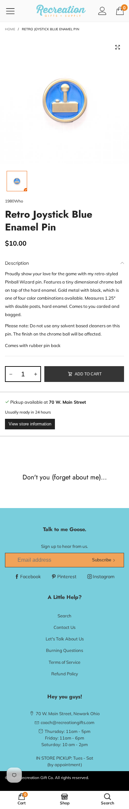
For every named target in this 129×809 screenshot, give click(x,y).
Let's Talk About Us (65, 638)
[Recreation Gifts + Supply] (61, 10)
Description (17, 263)
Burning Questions (64, 650)
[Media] (117, 47)
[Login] (102, 11)
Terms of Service (64, 662)
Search (64, 615)
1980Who (14, 201)
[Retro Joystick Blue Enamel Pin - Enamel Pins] (64, 100)
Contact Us (64, 627)
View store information (30, 423)
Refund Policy (64, 673)
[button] (11, 374)
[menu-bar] (14, 11)
